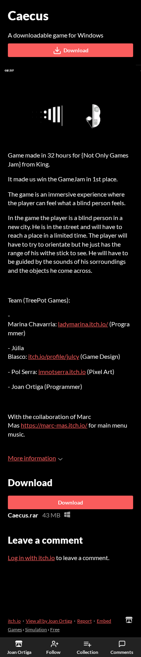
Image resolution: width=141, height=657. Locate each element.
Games (15, 629)
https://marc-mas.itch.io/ (54, 425)
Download (76, 50)
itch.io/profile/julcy (53, 356)
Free (55, 629)
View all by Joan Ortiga (49, 621)
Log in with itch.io (31, 557)
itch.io (14, 621)
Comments (121, 652)
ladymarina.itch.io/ (83, 324)
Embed (104, 621)
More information (32, 458)
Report (84, 621)
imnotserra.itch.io (62, 371)
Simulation (36, 629)
